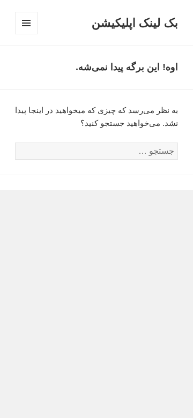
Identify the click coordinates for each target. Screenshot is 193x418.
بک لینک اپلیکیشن (135, 22)
